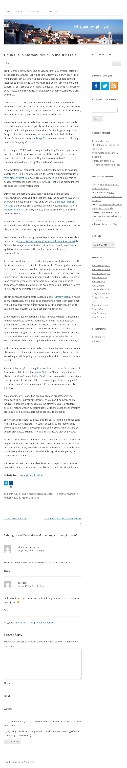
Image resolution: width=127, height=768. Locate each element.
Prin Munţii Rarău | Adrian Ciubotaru (34, 622)
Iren (94, 301)
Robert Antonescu (101, 305)
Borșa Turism (43, 138)
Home (7, 11)
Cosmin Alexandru (101, 289)
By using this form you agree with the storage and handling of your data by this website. (43, 733)
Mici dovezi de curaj (16, 518)
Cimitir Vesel (61, 296)
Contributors (98, 336)
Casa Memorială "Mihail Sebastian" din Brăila (107, 196)
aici (48, 181)
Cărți (19, 11)
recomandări (35, 493)
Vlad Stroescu (99, 317)
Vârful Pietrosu (43, 372)
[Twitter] (105, 86)
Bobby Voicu (98, 285)
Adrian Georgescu (101, 265)
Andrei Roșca (98, 281)
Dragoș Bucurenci (101, 293)
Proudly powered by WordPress (19, 762)
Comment (10, 646)
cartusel (22, 582)
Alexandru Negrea (101, 273)
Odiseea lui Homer (101, 140)
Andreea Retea (99, 277)
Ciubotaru (35, 11)
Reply (7, 570)
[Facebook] (96, 86)
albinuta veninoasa (28, 547)
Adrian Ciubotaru (30, 497)
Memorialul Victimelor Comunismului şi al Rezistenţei (46, 241)
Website (8, 708)
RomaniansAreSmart (64, 493)
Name (7, 683)
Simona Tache (99, 309)
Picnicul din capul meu (103, 160)
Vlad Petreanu (99, 313)
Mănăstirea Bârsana (15, 209)
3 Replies (8, 62)
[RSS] (114, 86)
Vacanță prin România (31, 475)
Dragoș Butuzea (100, 297)
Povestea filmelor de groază (106, 164)
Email (7, 695)
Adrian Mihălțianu (101, 269)
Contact (52, 11)
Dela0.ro (96, 340)
